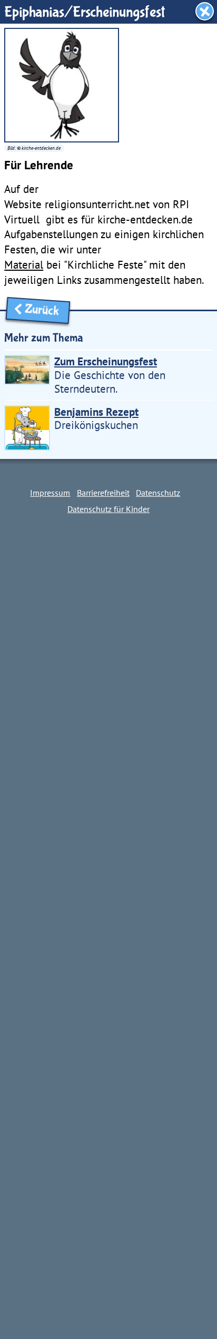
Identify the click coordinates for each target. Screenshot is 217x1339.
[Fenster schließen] (204, 11)
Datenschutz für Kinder (108, 509)
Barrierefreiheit (103, 492)
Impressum (50, 492)
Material (23, 265)
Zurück (44, 311)
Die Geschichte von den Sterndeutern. (109, 374)
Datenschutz (158, 492)
